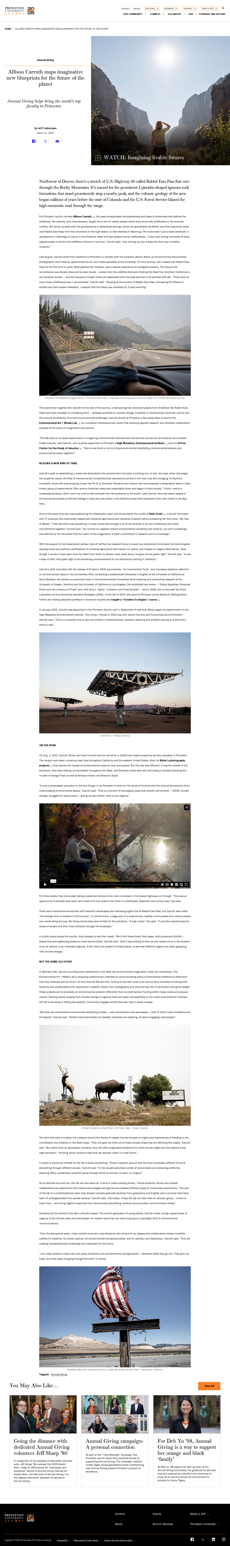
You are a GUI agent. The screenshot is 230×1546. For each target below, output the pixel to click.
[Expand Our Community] (146, 14)
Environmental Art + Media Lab (58, 423)
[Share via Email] (57, 141)
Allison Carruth (82, 216)
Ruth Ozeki (155, 513)
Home (8, 29)
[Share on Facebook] (33, 141)
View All (209, 1386)
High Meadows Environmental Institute (141, 443)
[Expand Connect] (164, 14)
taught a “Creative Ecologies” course (134, 599)
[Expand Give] (197, 14)
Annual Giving (45, 60)
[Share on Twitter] (45, 141)
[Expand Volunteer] (184, 14)
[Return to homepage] (21, 13)
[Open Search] (223, 8)
